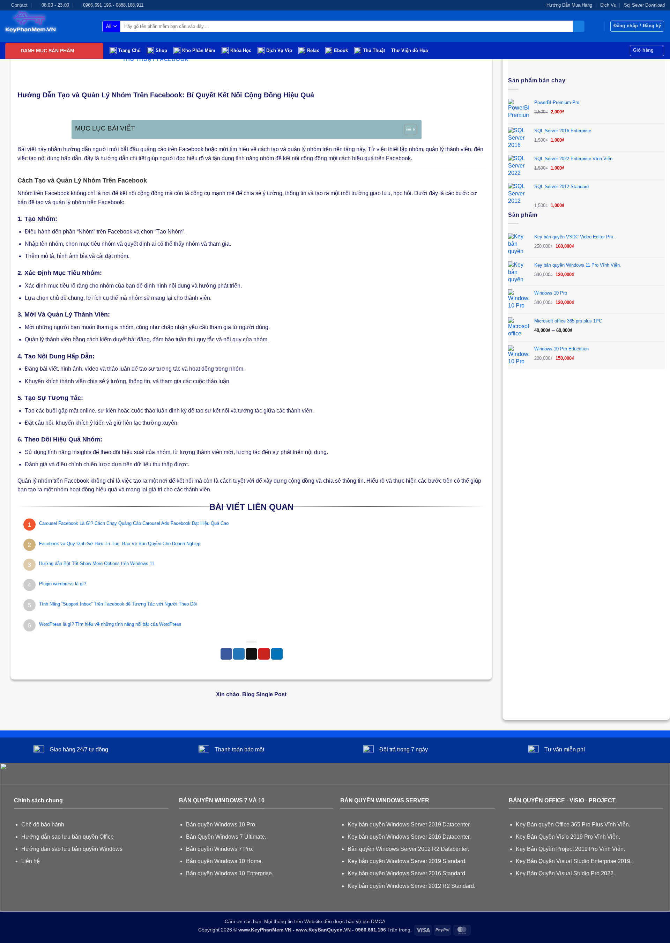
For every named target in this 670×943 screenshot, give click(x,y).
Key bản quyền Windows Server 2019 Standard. (407, 861)
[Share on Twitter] (239, 654)
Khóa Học (240, 50)
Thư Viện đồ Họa (409, 50)
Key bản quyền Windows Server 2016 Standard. (407, 873)
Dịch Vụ (608, 5)
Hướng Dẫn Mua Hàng (569, 5)
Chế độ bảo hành (42, 824)
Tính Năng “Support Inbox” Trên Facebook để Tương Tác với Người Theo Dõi (118, 604)
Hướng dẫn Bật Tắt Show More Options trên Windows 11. (97, 563)
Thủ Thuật (374, 50)
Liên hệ (30, 861)
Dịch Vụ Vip (279, 50)
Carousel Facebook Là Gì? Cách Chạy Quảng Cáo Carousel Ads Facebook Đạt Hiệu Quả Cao (134, 523)
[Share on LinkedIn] (277, 654)
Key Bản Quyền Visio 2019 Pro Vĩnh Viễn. (568, 837)
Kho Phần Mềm (198, 50)
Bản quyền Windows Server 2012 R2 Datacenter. (408, 849)
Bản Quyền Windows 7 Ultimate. (226, 837)
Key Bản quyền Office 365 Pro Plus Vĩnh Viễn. (573, 824)
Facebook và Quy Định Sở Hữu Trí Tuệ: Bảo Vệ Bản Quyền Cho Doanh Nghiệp (119, 543)
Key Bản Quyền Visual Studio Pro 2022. (565, 873)
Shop (161, 50)
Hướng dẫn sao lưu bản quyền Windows (71, 849)
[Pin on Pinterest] (264, 654)
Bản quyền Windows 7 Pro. (219, 849)
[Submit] (579, 26)
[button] (637, 26)
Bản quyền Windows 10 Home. (224, 861)
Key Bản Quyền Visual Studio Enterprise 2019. (574, 861)
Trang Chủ (129, 50)
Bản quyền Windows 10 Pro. (221, 824)
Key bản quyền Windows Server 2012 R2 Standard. (411, 886)
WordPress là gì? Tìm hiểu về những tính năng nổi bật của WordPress (110, 624)
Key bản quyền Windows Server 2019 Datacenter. (409, 824)
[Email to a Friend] (251, 654)
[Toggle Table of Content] (407, 129)
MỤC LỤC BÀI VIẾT (105, 128)
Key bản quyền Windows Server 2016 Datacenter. (409, 837)
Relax (313, 50)
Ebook (341, 50)
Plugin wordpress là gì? (62, 583)
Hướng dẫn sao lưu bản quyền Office (67, 837)
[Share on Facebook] (226, 654)
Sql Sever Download (644, 5)
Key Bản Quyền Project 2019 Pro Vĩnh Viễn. (570, 849)
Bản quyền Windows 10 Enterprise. (229, 873)
